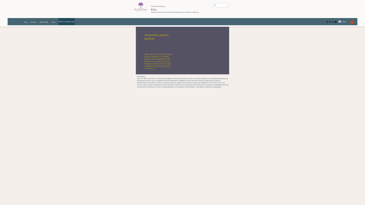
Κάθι (153, 9)
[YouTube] (336, 22)
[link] (351, 21)
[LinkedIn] (333, 22)
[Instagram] (327, 22)
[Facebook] (330, 22)
